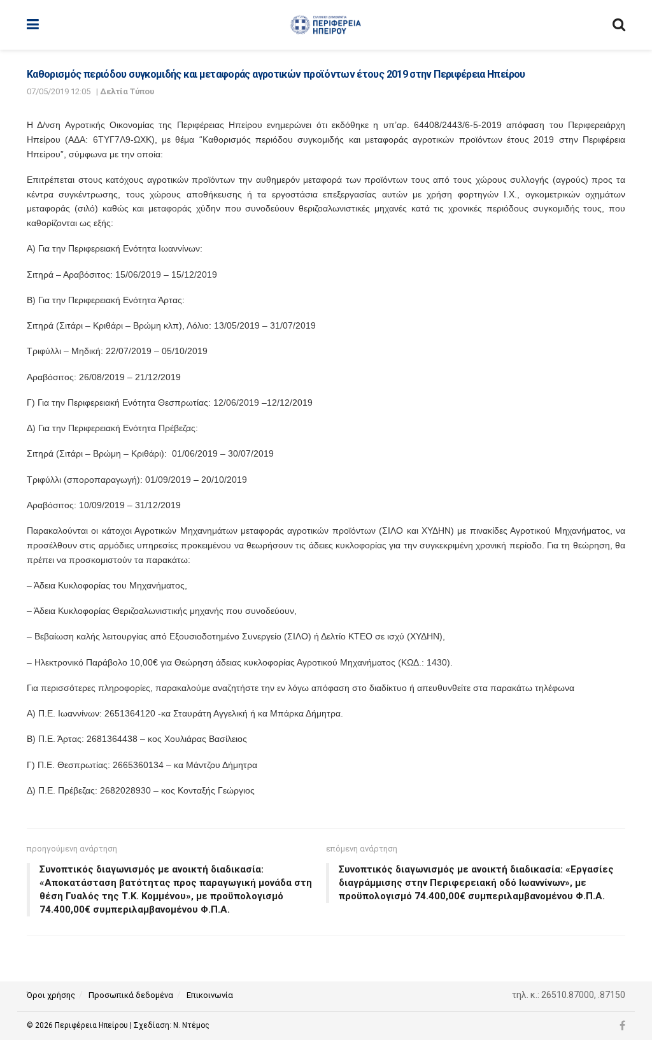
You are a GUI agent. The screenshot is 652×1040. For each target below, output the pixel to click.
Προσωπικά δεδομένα (131, 995)
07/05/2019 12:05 (58, 91)
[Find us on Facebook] (622, 1026)
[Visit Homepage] (325, 25)
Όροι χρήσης (51, 995)
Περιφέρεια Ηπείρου (92, 1025)
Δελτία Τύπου (127, 91)
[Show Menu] (33, 25)
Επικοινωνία (210, 995)
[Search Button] (619, 25)
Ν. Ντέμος (191, 1025)
